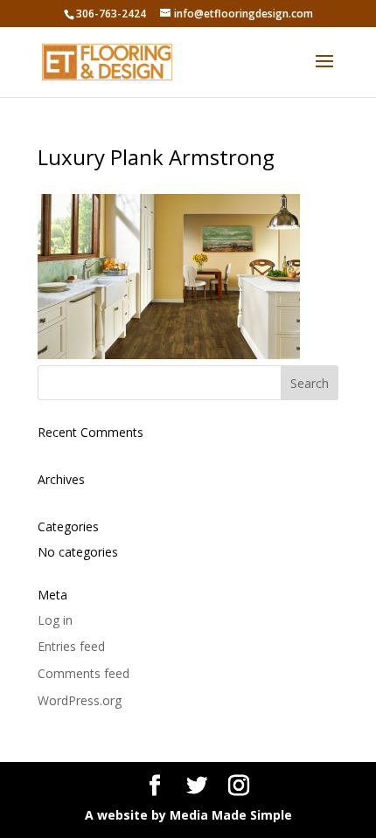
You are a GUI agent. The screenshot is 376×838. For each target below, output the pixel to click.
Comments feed (83, 673)
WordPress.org (80, 700)
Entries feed (71, 646)
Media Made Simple (231, 815)
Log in (55, 620)
